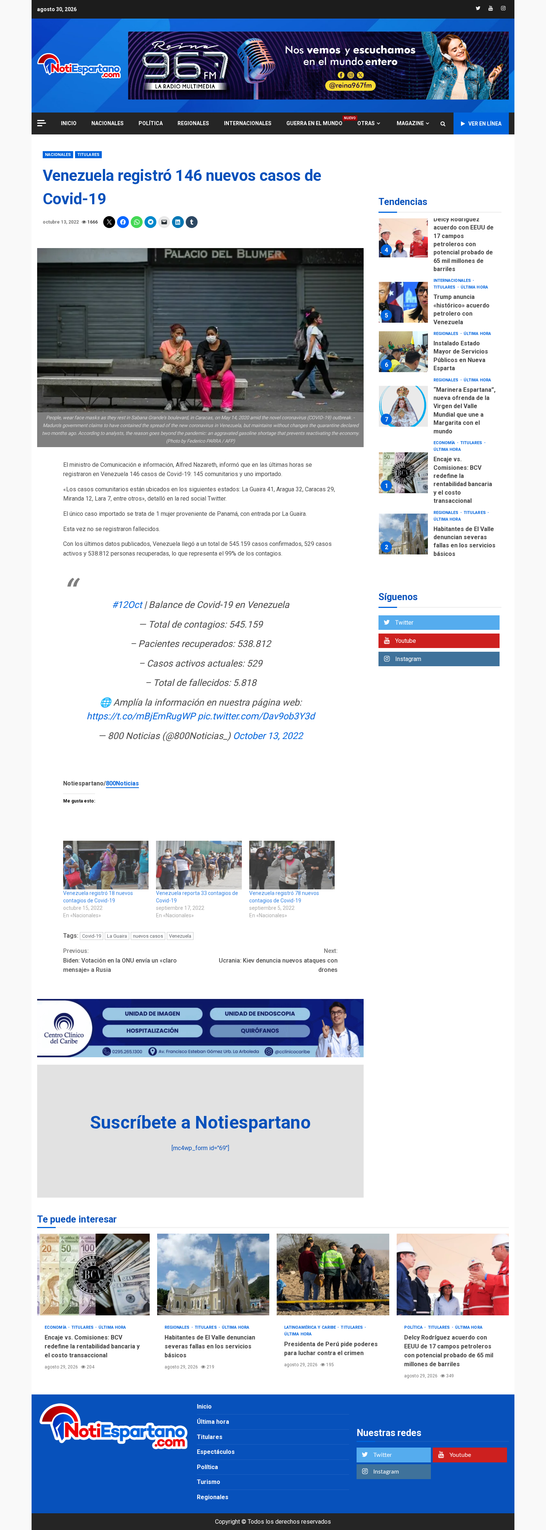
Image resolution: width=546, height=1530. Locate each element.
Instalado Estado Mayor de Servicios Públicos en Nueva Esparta (403, 352)
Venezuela (180, 936)
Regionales (193, 123)
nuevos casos (148, 936)
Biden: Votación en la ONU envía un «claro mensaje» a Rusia (120, 960)
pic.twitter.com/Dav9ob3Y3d (256, 716)
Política (151, 123)
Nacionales (107, 123)
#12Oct (127, 604)
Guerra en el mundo (314, 123)
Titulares (88, 154)
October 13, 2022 (268, 735)
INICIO (69, 123)
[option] (439, 239)
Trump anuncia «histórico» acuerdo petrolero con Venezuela (403, 302)
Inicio (204, 1406)
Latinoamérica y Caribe (310, 1327)
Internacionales (248, 123)
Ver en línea (484, 124)
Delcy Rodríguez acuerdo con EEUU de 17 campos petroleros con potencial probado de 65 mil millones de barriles (403, 237)
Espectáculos (216, 1451)
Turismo (208, 1481)
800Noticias (122, 783)
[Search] (443, 124)
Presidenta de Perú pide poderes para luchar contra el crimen (333, 1274)
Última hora (474, 288)
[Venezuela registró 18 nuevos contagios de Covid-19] (106, 865)
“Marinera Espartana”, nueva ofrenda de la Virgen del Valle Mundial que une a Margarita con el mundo (403, 406)
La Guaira (117, 936)
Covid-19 (91, 936)
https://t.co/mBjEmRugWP (141, 716)
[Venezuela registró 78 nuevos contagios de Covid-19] (292, 865)
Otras (366, 123)
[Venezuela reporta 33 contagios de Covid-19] (198, 865)
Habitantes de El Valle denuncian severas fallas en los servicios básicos (403, 534)
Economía (444, 443)
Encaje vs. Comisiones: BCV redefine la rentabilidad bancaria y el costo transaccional (403, 472)
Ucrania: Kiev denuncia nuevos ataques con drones (278, 960)
